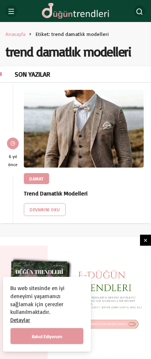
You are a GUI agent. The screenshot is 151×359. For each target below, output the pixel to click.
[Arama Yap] (140, 11)
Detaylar (20, 319)
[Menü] (11, 11)
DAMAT (36, 179)
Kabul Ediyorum (47, 336)
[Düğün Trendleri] (75, 10)
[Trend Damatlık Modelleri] (84, 129)
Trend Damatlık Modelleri (56, 193)
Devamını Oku (45, 209)
